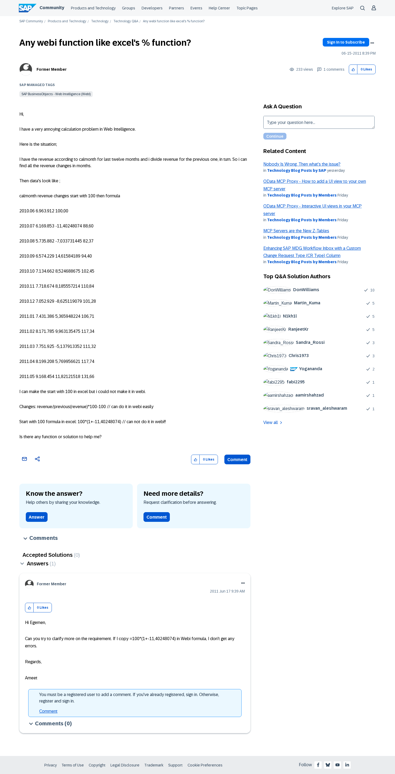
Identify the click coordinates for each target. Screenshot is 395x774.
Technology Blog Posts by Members (302, 195)
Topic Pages (247, 8)
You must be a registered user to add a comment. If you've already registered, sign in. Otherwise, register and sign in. (129, 697)
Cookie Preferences (205, 765)
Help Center (219, 8)
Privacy (50, 765)
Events (196, 8)
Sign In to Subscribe (346, 42)
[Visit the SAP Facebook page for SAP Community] (318, 765)
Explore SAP (343, 8)
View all (270, 422)
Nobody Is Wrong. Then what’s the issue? (301, 164)
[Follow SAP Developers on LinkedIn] (347, 765)
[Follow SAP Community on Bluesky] (328, 765)
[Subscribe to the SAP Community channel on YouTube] (337, 765)
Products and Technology (93, 8)
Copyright (97, 765)
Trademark (153, 765)
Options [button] (372, 43)
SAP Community (31, 21)
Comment (237, 459)
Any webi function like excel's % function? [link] (173, 21)
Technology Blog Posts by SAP (296, 170)
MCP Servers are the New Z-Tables (296, 231)
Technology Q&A (125, 21)
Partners (176, 8)
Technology (100, 21)
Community (52, 7)
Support (175, 765)
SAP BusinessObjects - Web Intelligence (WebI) (56, 94)
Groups (128, 8)
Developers (152, 8)
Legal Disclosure (124, 765)
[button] (353, 69)
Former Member (52, 69)
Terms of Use (73, 765)
